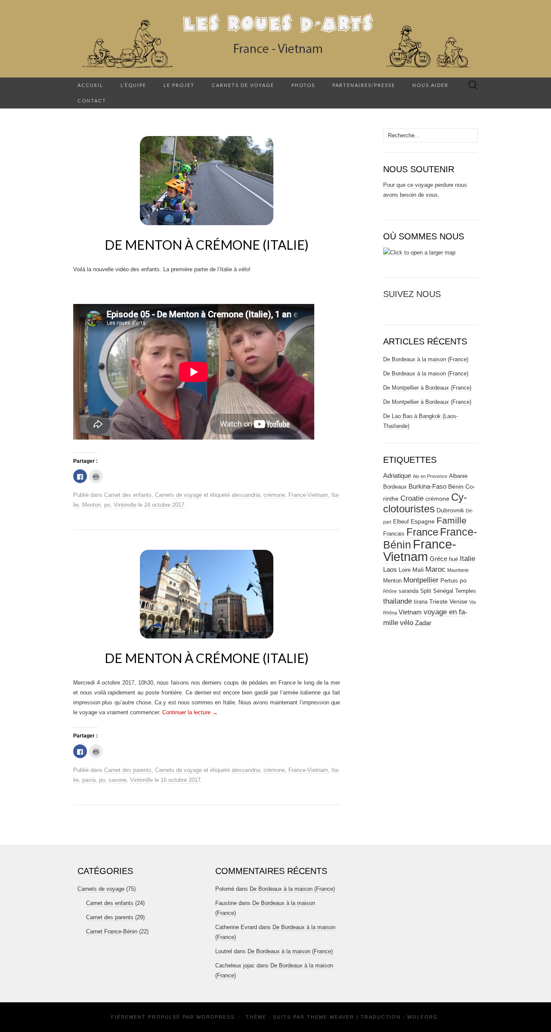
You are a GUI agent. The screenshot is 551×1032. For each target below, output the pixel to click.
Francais (394, 534)
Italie (467, 558)
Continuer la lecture (190, 712)
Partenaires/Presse (363, 85)
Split (425, 591)
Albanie (458, 476)
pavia (89, 780)
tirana (420, 602)
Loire (405, 570)
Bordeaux (395, 487)
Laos (390, 569)
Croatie (412, 498)
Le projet (179, 85)
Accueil (90, 85)
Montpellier (421, 580)
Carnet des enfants (128, 495)
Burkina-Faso (427, 486)
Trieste (438, 601)
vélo (406, 623)
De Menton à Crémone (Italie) (207, 244)
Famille (451, 520)
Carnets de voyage (243, 85)
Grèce (438, 558)
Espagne (423, 521)
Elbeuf (401, 522)
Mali (418, 569)
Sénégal (443, 591)
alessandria (246, 495)
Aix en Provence (430, 476)
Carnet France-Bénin (111, 931)
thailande (397, 601)
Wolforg (422, 1017)
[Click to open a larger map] (419, 252)
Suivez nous (412, 294)
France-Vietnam (308, 495)
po (107, 505)
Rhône (390, 591)
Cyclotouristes (425, 502)
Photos (303, 85)
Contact (91, 100)
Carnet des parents (128, 770)
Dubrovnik (450, 510)
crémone (274, 495)
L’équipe (133, 85)
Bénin (456, 486)
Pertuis (449, 581)
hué (453, 559)
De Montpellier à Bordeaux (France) (427, 387)
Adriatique (397, 475)
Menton (91, 505)
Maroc (435, 569)
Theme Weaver (330, 1017)
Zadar (423, 622)
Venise (458, 601)
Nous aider (430, 85)
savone (117, 780)
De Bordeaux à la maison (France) (425, 359)
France (422, 532)
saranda (408, 591)
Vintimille (125, 505)
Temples (465, 591)
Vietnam (410, 612)
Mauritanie (458, 570)
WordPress (215, 1017)
